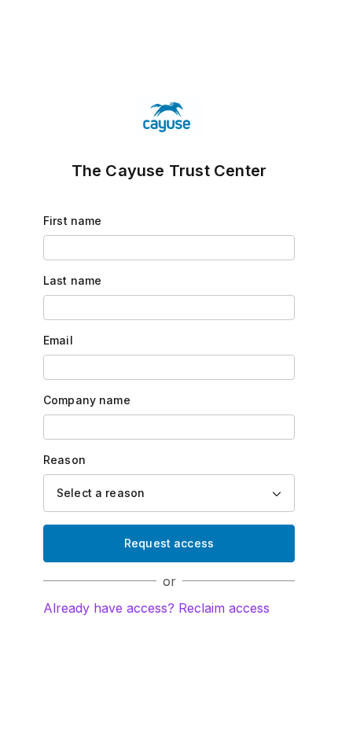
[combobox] (169, 493)
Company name (86, 400)
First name (72, 220)
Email (58, 340)
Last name (72, 280)
